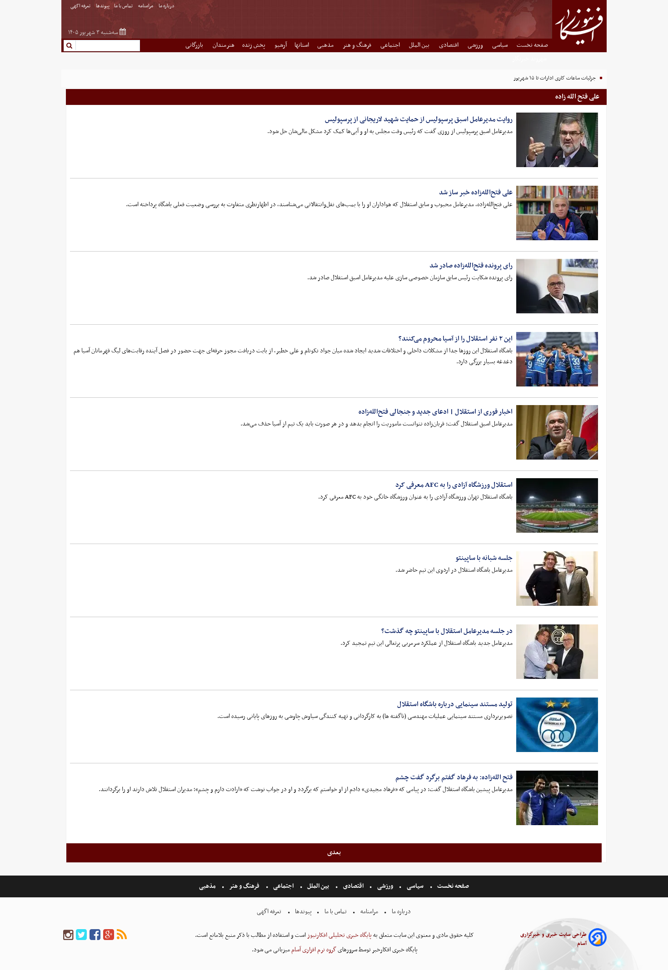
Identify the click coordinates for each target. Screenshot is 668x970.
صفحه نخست (532, 45)
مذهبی (326, 45)
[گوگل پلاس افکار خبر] (108, 935)
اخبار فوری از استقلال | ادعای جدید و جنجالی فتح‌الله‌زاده (436, 412)
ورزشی (476, 45)
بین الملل (420, 45)
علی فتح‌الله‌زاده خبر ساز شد (476, 192)
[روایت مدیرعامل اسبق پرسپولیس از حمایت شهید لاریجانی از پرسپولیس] (557, 140)
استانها (301, 45)
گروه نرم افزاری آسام (313, 950)
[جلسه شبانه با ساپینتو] (557, 578)
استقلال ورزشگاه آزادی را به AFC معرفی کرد (454, 485)
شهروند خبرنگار (530, 59)
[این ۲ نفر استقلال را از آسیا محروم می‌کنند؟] (557, 359)
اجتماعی (390, 45)
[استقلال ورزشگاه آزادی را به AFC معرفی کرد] (557, 505)
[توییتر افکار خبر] (81, 935)
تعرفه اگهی (80, 6)
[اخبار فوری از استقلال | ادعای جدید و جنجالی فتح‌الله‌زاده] (557, 432)
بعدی (334, 852)
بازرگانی (194, 45)
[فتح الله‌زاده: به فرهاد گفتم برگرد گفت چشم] (557, 798)
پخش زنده (254, 45)
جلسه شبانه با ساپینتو (484, 558)
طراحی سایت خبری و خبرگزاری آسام (553, 939)
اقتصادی (449, 45)
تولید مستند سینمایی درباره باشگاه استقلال (455, 704)
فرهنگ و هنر (358, 45)
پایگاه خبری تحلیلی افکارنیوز (339, 935)
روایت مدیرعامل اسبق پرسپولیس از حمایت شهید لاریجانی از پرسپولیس (419, 119)
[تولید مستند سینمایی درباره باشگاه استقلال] (557, 725)
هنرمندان (223, 45)
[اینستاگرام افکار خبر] (68, 935)
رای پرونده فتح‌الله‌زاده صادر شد (471, 266)
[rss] (122, 935)
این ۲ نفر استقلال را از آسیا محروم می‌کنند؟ (456, 339)
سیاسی (500, 45)
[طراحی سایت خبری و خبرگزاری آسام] (597, 939)
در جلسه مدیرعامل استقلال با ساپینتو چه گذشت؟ (447, 631)
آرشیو (280, 45)
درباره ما (167, 6)
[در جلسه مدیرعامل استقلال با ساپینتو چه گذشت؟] (557, 651)
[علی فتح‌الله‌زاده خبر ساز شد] (557, 213)
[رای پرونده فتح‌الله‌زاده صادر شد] (557, 286)
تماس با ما (124, 6)
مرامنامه (146, 6)
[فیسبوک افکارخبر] (95, 935)
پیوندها (103, 6)
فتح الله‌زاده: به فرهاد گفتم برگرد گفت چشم (454, 777)
